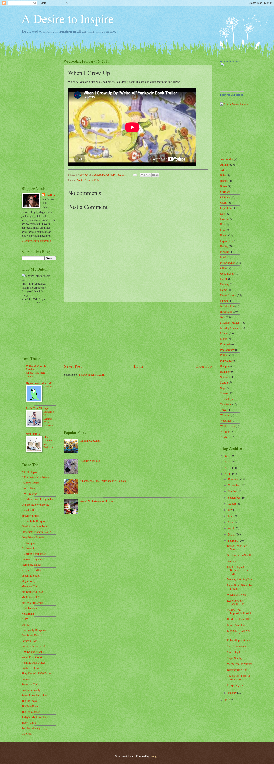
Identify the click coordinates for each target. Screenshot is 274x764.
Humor (224, 301)
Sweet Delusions (236, 646)
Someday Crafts (31, 684)
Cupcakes (225, 208)
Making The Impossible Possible (239, 611)
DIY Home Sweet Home (35, 504)
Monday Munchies (230, 328)
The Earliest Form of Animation (238, 677)
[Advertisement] (138, 333)
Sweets (224, 393)
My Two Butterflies (32, 603)
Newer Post (73, 366)
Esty (222, 224)
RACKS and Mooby (33, 652)
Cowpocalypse (235, 685)
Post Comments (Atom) (92, 374)
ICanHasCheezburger (34, 554)
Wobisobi (27, 733)
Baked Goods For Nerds (237, 547)
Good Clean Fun (236, 625)
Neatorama (28, 613)
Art (222, 170)
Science (224, 377)
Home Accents (228, 295)
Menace (47, 386)
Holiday (224, 284)
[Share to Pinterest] (157, 175)
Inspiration (226, 311)
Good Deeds (227, 273)
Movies (224, 333)
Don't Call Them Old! (239, 619)
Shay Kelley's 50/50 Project (37, 673)
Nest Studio (33, 434)
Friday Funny (227, 262)
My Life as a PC (30, 597)
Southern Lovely (31, 690)
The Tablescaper (31, 712)
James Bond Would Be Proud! (239, 587)
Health (224, 279)
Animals (225, 164)
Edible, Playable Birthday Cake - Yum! (237, 570)
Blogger (154, 756)
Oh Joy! (26, 624)
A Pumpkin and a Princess (36, 477)
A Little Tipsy (29, 472)
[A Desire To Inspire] (232, 90)
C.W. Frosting (29, 494)
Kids (96, 180)
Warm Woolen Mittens (239, 664)
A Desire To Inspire (229, 61)
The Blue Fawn (30, 706)
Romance (225, 371)
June (231, 516)
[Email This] (142, 175)
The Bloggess (29, 701)
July (230, 510)
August (232, 503)
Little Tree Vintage (37, 408)
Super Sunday (235, 658)
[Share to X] (150, 175)
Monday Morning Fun (239, 579)
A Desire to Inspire (68, 18)
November (234, 485)
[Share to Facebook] (153, 175)
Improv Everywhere (33, 559)
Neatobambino (30, 608)
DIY (222, 213)
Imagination (227, 306)
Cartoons (225, 192)
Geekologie (28, 543)
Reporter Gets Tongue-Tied (235, 602)
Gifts (223, 268)
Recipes (224, 366)
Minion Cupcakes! (90, 440)
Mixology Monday (230, 322)
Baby (223, 175)
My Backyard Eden (32, 592)
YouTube (225, 437)
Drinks (224, 219)
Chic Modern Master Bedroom (48, 442)
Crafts (223, 202)
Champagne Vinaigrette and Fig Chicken (103, 481)
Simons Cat (28, 679)
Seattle (224, 382)
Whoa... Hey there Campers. (35, 374)
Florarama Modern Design (36, 532)
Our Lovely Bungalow (34, 630)
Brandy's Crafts (30, 483)
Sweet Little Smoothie (34, 695)
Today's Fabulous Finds (35, 717)
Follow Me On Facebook (232, 95)
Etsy (222, 230)
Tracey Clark (29, 722)
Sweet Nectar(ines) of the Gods (97, 501)
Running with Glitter (33, 662)
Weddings (225, 420)
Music (223, 339)
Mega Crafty (29, 581)
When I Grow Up (236, 594)
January (232, 693)
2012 (228, 468)
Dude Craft (28, 510)
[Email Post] (135, 174)
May (231, 522)
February (233, 540)
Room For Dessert (32, 657)
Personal (225, 344)
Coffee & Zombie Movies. (36, 367)
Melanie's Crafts (31, 586)
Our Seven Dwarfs (32, 635)
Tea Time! (232, 561)
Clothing (225, 197)
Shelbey (50, 195)
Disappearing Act (237, 670)
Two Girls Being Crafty (35, 728)
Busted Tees (28, 488)
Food (223, 257)
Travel (223, 410)
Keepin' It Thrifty (31, 570)
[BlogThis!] (146, 175)
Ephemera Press (30, 515)
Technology (226, 399)
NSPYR (26, 619)
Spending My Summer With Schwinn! (48, 418)
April (231, 528)
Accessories (226, 159)
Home (138, 366)
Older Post (204, 366)
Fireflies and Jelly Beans (35, 526)
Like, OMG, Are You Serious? (238, 632)
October (233, 491)
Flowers (224, 252)
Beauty (224, 181)
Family (89, 180)
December (234, 479)
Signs (223, 388)
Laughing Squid (31, 575)
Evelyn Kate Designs (33, 521)
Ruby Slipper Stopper (239, 640)
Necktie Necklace (90, 461)
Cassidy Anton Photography (37, 499)
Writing (224, 431)
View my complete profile (36, 241)
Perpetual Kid (29, 641)
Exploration (226, 241)
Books (80, 180)
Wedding (225, 415)
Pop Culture (227, 360)
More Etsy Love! (236, 652)
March (232, 534)
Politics (224, 355)
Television (226, 404)
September (234, 497)
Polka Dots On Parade (34, 646)
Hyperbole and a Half (39, 383)
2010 (228, 700)
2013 (228, 462)
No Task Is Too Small (239, 555)
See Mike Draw (30, 668)
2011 (228, 474)
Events (224, 235)
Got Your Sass (30, 548)
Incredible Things (31, 564)
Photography (227, 350)
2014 (228, 455)
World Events (227, 426)
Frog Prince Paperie (33, 537)
